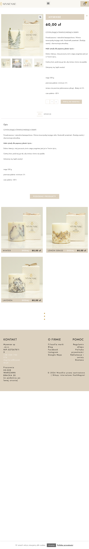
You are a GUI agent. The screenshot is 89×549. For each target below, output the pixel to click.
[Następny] (87, 16)
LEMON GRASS (55, 250)
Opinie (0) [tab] (47, 114)
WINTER (7, 250)
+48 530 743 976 (10, 356)
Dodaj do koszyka (71, 102)
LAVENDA (8, 300)
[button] (48, 3)
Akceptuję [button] (51, 545)
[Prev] (86, 16)
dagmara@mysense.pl (11, 361)
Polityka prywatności (65, 545)
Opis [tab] (39, 114)
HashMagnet (79, 375)
